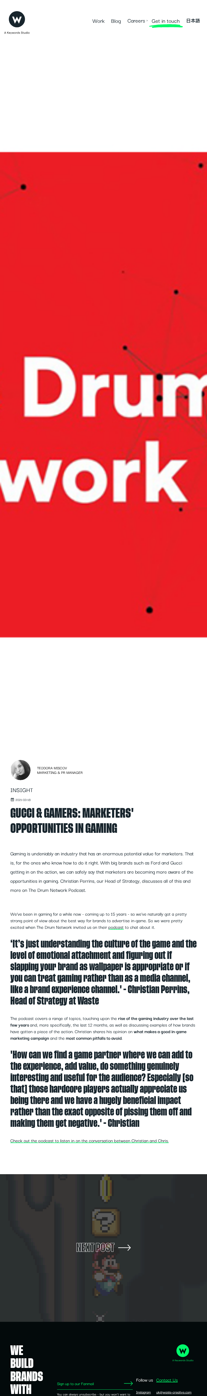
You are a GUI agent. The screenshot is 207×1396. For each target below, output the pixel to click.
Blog (116, 20)
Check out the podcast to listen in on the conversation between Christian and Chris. (89, 1140)
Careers (136, 20)
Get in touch (166, 20)
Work (98, 20)
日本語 (193, 20)
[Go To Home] (17, 18)
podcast (116, 926)
